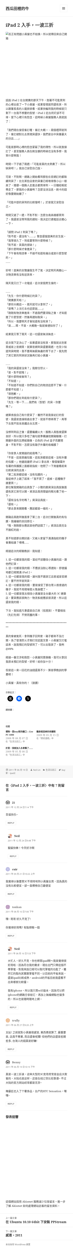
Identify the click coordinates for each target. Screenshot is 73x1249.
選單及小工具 (63, 8)
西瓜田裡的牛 (17, 8)
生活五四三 (51, 769)
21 (13, 802)
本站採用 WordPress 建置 (18, 1244)
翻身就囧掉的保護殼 (46, 731)
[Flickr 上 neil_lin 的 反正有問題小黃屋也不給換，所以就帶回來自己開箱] (37, 63)
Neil (17, 836)
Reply (11, 822)
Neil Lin (36, 769)
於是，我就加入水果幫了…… (19, 748)
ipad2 (12, 773)
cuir (15, 869)
